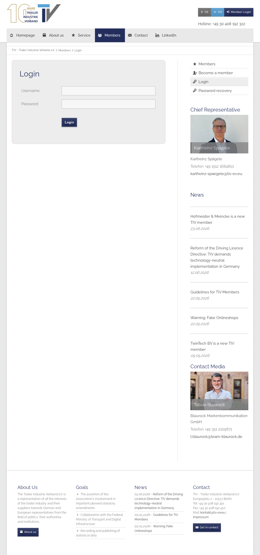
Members (112, 35)
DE (206, 12)
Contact (141, 35)
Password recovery (215, 90)
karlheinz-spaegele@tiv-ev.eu (216, 173)
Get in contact (209, 527)
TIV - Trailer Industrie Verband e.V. (33, 50)
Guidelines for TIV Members (214, 292)
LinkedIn (169, 35)
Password (29, 104)
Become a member (216, 73)
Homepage (25, 35)
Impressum (201, 517)
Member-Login (241, 12)
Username (30, 90)
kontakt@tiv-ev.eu (212, 512)
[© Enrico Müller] (219, 391)
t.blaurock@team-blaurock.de (216, 436)
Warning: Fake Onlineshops (214, 317)
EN (220, 12)
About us (56, 35)
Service (84, 35)
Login (203, 82)
